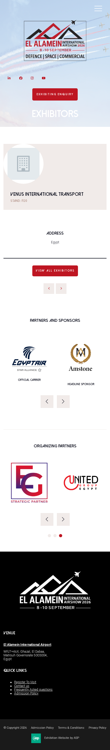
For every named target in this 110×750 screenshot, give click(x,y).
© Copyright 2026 (15, 728)
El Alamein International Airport (27, 645)
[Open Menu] (98, 8)
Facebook (20, 78)
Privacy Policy (97, 728)
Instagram (32, 78)
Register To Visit (25, 682)
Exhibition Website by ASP (61, 738)
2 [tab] (55, 535)
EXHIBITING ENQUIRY (55, 94)
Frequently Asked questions (33, 689)
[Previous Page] (49, 288)
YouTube (43, 78)
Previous (47, 401)
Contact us (21, 686)
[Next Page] (61, 288)
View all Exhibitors (55, 270)
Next (63, 401)
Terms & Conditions (71, 728)
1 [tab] (49, 535)
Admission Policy (26, 693)
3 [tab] (60, 535)
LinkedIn (9, 78)
